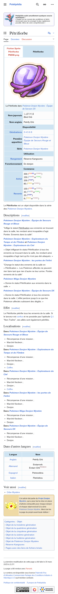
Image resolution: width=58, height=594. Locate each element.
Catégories (9, 521)
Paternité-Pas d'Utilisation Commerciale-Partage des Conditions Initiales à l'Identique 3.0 (28, 575)
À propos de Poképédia (36, 583)
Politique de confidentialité (14, 583)
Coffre (10, 367)
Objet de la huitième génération (20, 538)
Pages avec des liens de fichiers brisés (24, 548)
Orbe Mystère (13, 492)
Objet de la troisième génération (21, 525)
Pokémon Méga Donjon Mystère (20, 279)
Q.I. (52, 316)
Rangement (16, 159)
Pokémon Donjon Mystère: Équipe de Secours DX (29, 290)
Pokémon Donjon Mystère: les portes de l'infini (28, 260)
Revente (18, 193)
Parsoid (29, 569)
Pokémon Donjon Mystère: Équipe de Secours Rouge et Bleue (37, 140)
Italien (13, 478)
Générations (16, 132)
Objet (19, 521)
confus (20, 316)
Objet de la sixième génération (20, 535)
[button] (5, 4)
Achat (19, 179)
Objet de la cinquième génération (21, 531)
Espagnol (13, 473)
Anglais (13, 459)
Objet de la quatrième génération (21, 528)
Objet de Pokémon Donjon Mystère (22, 541)
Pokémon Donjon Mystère (36, 149)
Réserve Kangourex (15, 544)
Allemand (13, 466)
